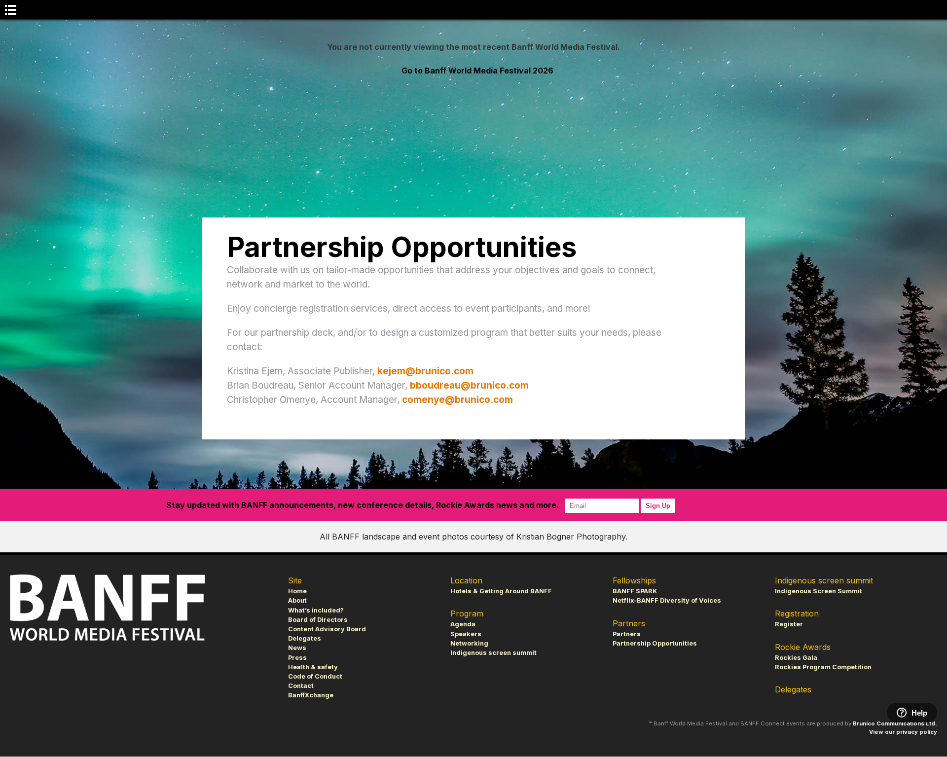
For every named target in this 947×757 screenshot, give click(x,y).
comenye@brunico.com (457, 399)
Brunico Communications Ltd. (895, 723)
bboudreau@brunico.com (469, 385)
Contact (301, 685)
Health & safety (313, 667)
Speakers (465, 634)
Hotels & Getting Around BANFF (501, 591)
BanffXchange (310, 695)
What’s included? (316, 610)
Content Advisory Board (327, 629)
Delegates (304, 638)
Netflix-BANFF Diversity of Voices (667, 600)
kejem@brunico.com (425, 371)
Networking (469, 643)
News (297, 647)
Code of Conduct (315, 676)
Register (789, 624)
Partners (627, 634)
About (297, 600)
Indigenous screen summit (493, 652)
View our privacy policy (903, 731)
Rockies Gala (796, 657)
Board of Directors (318, 619)
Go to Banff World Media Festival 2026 (477, 70)
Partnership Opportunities (655, 643)
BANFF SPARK (635, 591)
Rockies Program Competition (823, 667)
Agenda (462, 624)
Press (297, 657)
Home (297, 591)
